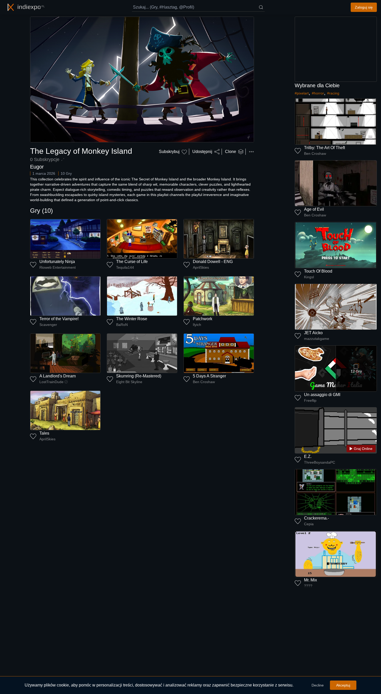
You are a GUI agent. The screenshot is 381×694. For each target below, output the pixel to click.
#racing (333, 93)
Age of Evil (314, 209)
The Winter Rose (131, 319)
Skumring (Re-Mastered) (138, 376)
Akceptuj (343, 685)
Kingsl (309, 277)
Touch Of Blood (318, 271)
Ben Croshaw (204, 382)
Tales (44, 433)
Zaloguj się (364, 7)
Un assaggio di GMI (322, 394)
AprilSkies (201, 267)
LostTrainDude (51, 382)
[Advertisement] (336, 49)
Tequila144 (125, 267)
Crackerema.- (316, 518)
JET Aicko (313, 333)
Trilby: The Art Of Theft (324, 147)
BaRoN (122, 325)
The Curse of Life (132, 261)
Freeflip (310, 400)
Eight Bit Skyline (129, 382)
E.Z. (308, 456)
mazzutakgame (316, 339)
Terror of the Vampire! (59, 319)
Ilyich (197, 325)
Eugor (37, 167)
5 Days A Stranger (209, 376)
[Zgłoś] (251, 151)
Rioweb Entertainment (57, 267)
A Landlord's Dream (57, 376)
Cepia (309, 524)
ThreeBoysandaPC (319, 462)
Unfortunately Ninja (57, 261)
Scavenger (48, 325)
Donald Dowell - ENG (213, 261)
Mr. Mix (310, 580)
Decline (318, 685)
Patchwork (202, 319)
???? (308, 586)
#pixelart (302, 93)
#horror (318, 93)
